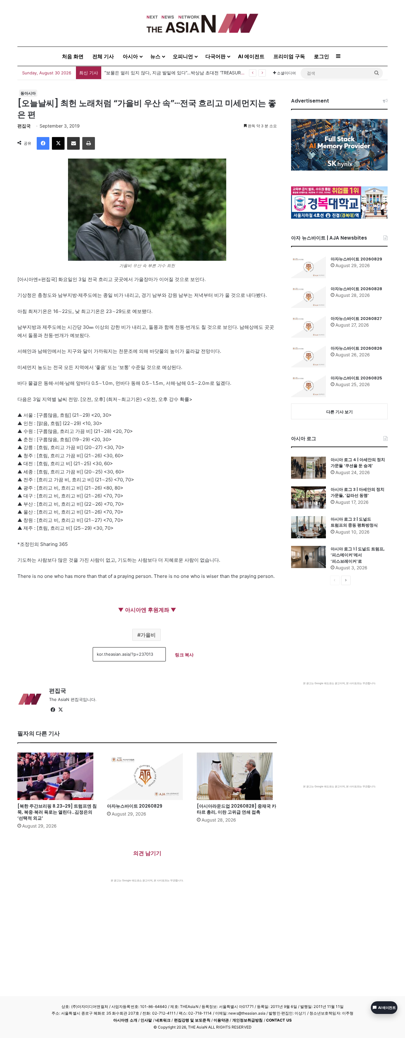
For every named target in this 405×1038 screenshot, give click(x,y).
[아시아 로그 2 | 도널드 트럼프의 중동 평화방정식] (308, 527)
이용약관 (221, 1020)
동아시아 (28, 93)
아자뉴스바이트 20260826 (356, 348)
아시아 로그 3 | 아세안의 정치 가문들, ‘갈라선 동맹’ (357, 492)
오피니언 (183, 56)
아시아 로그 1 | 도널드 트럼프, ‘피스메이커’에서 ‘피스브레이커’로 (357, 555)
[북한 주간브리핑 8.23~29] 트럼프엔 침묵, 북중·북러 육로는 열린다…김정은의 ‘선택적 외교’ (57, 812)
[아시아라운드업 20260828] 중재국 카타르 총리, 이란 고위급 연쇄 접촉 (236, 809)
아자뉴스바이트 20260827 (356, 319)
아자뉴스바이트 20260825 (356, 378)
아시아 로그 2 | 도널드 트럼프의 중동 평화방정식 (354, 522)
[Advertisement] (147, 929)
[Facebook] (43, 143)
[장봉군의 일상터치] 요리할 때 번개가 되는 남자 (151, 72)
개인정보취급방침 (247, 1020)
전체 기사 (103, 56)
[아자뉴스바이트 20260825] (308, 386)
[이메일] (73, 143)
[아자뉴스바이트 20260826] (308, 356)
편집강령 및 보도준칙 (192, 1020)
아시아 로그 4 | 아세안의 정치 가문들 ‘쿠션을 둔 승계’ (358, 463)
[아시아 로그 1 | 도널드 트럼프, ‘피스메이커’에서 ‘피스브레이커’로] (308, 557)
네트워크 (163, 1020)
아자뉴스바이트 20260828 (356, 289)
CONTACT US (279, 1020)
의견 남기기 (147, 853)
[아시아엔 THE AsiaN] (202, 23)
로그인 (321, 56)
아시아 (130, 56)
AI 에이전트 (251, 56)
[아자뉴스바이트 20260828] (308, 297)
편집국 (24, 125)
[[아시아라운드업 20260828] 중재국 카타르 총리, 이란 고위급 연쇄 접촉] (237, 776)
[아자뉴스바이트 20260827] (308, 327)
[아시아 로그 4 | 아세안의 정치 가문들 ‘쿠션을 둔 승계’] (308, 468)
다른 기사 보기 (339, 411)
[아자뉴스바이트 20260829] (147, 776)
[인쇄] (88, 143)
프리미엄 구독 (289, 56)
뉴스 (155, 56)
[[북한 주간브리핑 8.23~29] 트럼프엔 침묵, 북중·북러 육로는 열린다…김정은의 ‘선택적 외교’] (57, 776)
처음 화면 (73, 56)
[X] (58, 143)
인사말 (146, 1020)
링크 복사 (184, 654)
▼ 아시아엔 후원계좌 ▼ (147, 610)
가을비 (148, 635)
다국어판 (215, 56)
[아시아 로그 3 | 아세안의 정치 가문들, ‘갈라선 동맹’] (308, 497)
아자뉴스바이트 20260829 (134, 806)
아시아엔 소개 (125, 1020)
